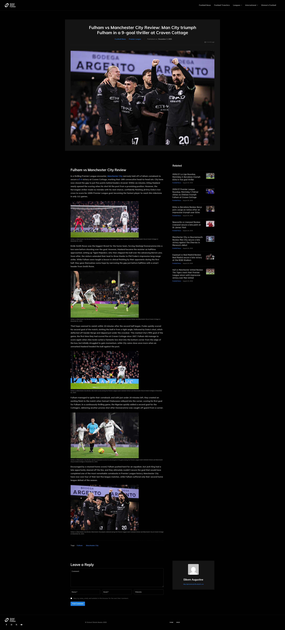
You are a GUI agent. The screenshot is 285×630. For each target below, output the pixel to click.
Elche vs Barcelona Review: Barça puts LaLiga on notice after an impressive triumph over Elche (187, 210)
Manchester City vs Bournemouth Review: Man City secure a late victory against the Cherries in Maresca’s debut (187, 241)
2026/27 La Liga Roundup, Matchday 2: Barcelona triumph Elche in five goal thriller (186, 177)
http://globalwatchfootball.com (193, 584)
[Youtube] (21, 625)
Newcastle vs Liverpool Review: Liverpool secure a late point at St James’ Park (186, 225)
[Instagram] (11, 625)
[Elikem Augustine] (193, 569)
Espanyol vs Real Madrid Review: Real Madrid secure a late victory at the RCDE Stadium (187, 257)
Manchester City (114, 176)
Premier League (135, 39)
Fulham (79, 545)
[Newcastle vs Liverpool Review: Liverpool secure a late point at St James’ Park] (210, 224)
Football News (120, 39)
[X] (16, 625)
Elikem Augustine (193, 579)
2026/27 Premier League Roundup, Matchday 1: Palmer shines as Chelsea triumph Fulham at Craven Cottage (185, 193)
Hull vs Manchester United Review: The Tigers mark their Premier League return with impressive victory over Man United (187, 273)
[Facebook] (6, 625)
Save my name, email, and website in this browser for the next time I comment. (101, 598)
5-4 (80, 179)
